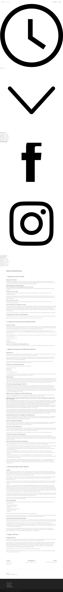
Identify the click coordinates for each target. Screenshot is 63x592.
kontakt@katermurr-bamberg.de (51, 562)
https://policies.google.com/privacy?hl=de (13, 551)
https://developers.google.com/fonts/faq (33, 550)
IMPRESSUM (9, 585)
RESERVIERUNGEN (10, 586)
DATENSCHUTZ (9, 583)
